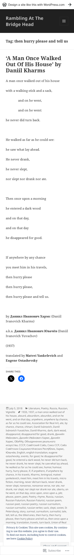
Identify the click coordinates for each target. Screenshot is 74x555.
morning (19, 482)
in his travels (22, 474)
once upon (36, 493)
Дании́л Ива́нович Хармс (34, 438)
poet (25, 496)
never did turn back (36, 482)
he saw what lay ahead (55, 463)
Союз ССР (53, 445)
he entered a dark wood (26, 460)
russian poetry (29, 504)
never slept (12, 485)
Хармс (60, 449)
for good (34, 456)
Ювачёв (11, 452)
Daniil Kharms (38, 430)
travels (34, 522)
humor (47, 467)
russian (59, 496)
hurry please (20, 471)
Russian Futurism (15, 500)
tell (7, 515)
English (21, 452)
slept (53, 507)
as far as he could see (18, 423)
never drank (55, 482)
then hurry (42, 515)
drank (50, 434)
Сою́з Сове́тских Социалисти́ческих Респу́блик (36, 447)
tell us (13, 515)
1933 (24, 412)
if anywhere (38, 471)
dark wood (60, 430)
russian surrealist (16, 507)
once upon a (50, 493)
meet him (25, 478)
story (22, 511)
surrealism (42, 511)
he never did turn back (54, 460)
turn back (44, 522)
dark (50, 430)
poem (18, 496)
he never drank (14, 463)
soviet (60, 507)
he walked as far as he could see (24, 467)
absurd (22, 415)
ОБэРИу (18, 441)
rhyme (41, 496)
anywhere (37, 419)
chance (19, 426)
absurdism (33, 415)
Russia (53, 408)
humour (56, 467)
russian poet (13, 504)
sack (46, 507)
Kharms (35, 474)
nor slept (19, 489)
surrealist (55, 511)
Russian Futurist (36, 500)
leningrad (46, 474)
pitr (60, 493)
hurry (9, 471)
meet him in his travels (45, 478)
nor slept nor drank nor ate (40, 489)
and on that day (21, 419)
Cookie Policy (25, 538)
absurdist (45, 415)
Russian (62, 408)
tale (64, 511)
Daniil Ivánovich (43, 426)
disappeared (13, 434)
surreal (31, 511)
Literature (34, 408)
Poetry (45, 408)
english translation (36, 452)
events (25, 456)
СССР (22, 445)
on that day (22, 493)
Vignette (10, 412)
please (9, 496)
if (29, 471)
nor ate (55, 485)
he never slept (32, 463)
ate (62, 423)
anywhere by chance (55, 419)
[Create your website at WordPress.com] (37, 4)
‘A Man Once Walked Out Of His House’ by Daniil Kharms (33, 64)
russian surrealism (49, 504)
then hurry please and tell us (31, 518)
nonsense (25, 485)
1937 (31, 412)
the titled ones (26, 515)
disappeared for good (33, 434)
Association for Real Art (45, 423)
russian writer (34, 507)
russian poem (53, 500)
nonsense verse (41, 485)
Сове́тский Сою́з (36, 445)
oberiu (60, 489)
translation (23, 522)
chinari (28, 426)
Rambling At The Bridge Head (24, 21)
